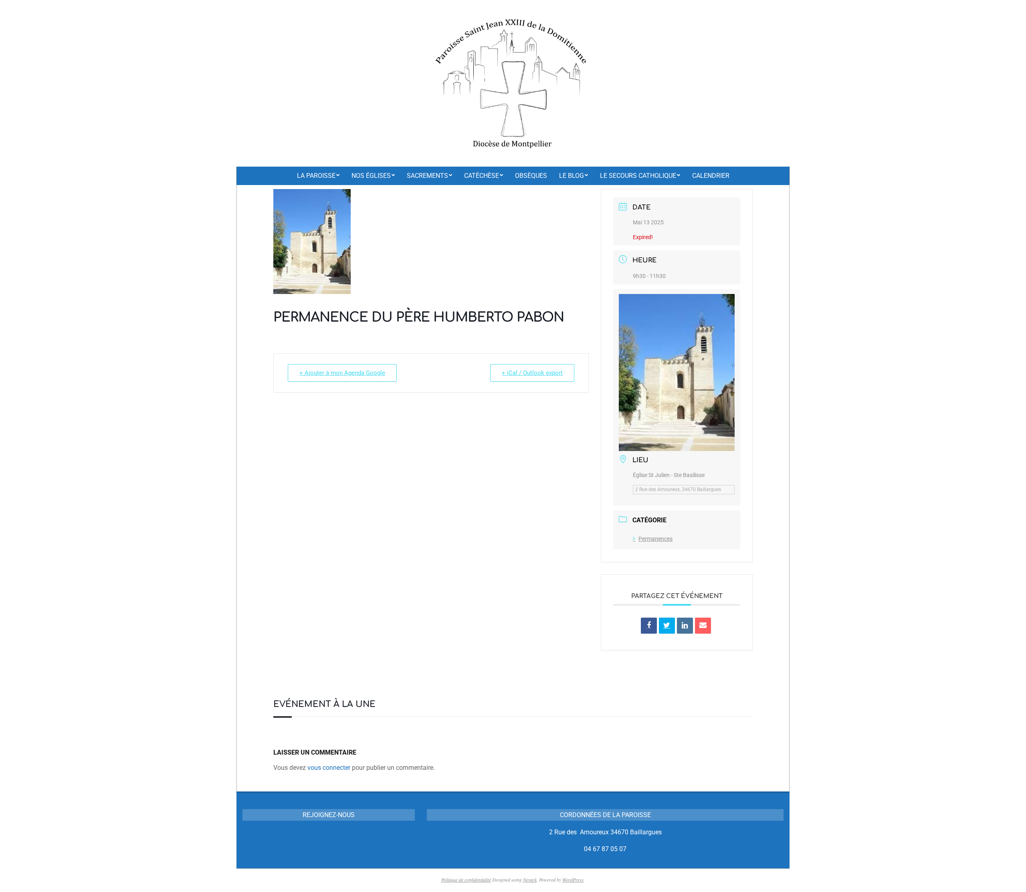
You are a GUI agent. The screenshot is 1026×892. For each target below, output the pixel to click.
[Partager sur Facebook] (649, 626)
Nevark (530, 879)
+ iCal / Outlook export (532, 373)
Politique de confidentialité (466, 879)
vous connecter (328, 767)
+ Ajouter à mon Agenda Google (342, 373)
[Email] (703, 626)
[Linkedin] (685, 626)
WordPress (573, 879)
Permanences (655, 539)
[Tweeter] (667, 626)
